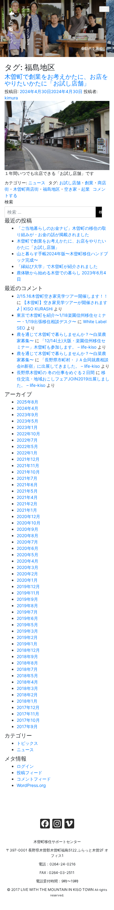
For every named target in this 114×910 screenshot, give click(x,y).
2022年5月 (27, 446)
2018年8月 (27, 662)
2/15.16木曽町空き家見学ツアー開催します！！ (62, 296)
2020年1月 (27, 580)
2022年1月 (27, 452)
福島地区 (51, 189)
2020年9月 (27, 529)
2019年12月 (28, 586)
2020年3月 (27, 567)
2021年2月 (27, 503)
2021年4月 (27, 497)
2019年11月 (28, 592)
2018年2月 (27, 694)
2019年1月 (27, 643)
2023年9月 (27, 414)
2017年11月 (28, 713)
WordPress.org (31, 785)
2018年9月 (27, 656)
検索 (9, 201)
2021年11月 (28, 465)
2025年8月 (27, 401)
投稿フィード (29, 772)
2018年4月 (27, 681)
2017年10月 (28, 720)
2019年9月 (27, 599)
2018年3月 (27, 688)
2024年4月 (27, 408)
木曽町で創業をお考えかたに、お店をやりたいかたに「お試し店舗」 (56, 80)
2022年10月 (28, 433)
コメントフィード (34, 778)
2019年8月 (27, 605)
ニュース (36, 182)
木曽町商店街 (26, 189)
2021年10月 (28, 471)
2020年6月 (27, 548)
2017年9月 (27, 726)
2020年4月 (27, 561)
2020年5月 (27, 554)
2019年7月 (27, 611)
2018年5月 (27, 675)
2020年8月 (27, 535)
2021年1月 (27, 510)
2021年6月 (27, 484)
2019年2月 (27, 637)
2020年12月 (28, 516)
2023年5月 (27, 420)
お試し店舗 (70, 182)
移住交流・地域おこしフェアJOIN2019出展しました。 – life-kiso (63, 379)
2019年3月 (27, 631)
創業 (89, 182)
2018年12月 (28, 650)
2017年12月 (28, 707)
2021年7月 (27, 478)
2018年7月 (27, 669)
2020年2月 (27, 573)
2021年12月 (28, 459)
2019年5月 (27, 624)
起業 (85, 189)
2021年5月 (27, 490)
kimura (11, 97)
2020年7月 (27, 541)
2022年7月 (27, 440)
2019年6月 (27, 618)
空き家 (70, 189)
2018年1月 (27, 701)
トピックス (27, 743)
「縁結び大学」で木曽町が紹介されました (57, 266)
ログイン (25, 766)
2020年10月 (28, 522)
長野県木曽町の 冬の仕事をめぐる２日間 (56, 372)
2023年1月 (27, 427)
